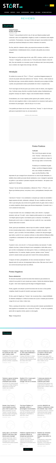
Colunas (37, 12)
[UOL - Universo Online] (21, 7)
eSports (12, 12)
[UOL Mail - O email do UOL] (46, 5)
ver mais (27, 449)
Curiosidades (25, 12)
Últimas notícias (47, 12)
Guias (18, 12)
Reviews (6, 12)
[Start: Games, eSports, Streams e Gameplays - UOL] (11, 6)
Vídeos (32, 12)
